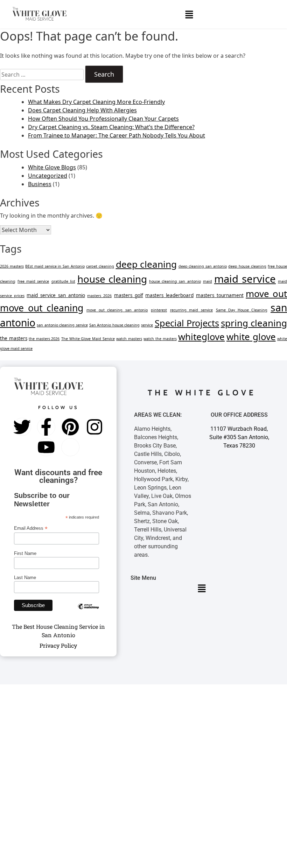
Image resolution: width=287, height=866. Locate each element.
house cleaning (112, 279)
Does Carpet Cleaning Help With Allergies (82, 110)
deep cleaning (146, 264)
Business (39, 184)
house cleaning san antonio (175, 281)
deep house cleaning (247, 266)
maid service (245, 279)
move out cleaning (41, 308)
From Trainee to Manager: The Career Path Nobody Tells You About (116, 135)
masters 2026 (99, 295)
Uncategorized (47, 175)
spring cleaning (254, 323)
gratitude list (63, 281)
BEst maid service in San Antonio (54, 266)
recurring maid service (191, 310)
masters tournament (220, 295)
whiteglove (201, 336)
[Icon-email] (70, 447)
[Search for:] (42, 74)
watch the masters (160, 338)
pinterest (159, 310)
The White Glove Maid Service (87, 338)
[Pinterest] (70, 427)
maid (207, 281)
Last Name (25, 577)
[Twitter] (22, 427)
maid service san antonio (56, 295)
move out (266, 293)
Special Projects (187, 323)
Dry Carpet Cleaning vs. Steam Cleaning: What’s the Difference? (111, 127)
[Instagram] (94, 427)
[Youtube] (46, 447)
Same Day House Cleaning (242, 310)
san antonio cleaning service (62, 325)
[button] (189, 14)
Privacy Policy (58, 645)
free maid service (33, 281)
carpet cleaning (100, 266)
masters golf (128, 295)
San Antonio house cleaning (114, 325)
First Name (25, 553)
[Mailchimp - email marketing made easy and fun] (88, 611)
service (147, 325)
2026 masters (12, 266)
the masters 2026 (44, 338)
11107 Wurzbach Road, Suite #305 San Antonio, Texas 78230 (239, 437)
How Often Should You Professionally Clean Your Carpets (103, 118)
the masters (13, 338)
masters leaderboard (169, 295)
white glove (251, 336)
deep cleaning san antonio (202, 266)
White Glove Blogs (52, 167)
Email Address (31, 528)
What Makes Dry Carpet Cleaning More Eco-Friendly (96, 102)
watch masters (129, 338)
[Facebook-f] (46, 427)
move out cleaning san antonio (117, 310)
